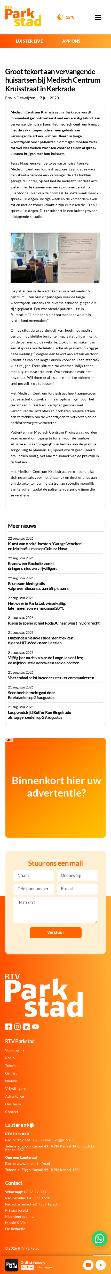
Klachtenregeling (19, 1216)
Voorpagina (14, 1050)
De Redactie (15, 1229)
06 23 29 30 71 (27, 1192)
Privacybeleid (16, 1210)
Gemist (11, 1073)
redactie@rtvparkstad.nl (33, 1204)
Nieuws (11, 1081)
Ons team (13, 1104)
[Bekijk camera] (88, 1265)
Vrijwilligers (15, 1088)
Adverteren (14, 1096)
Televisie (12, 1065)
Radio (10, 1058)
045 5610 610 (27, 1198)
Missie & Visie (16, 1222)
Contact (12, 1112)
